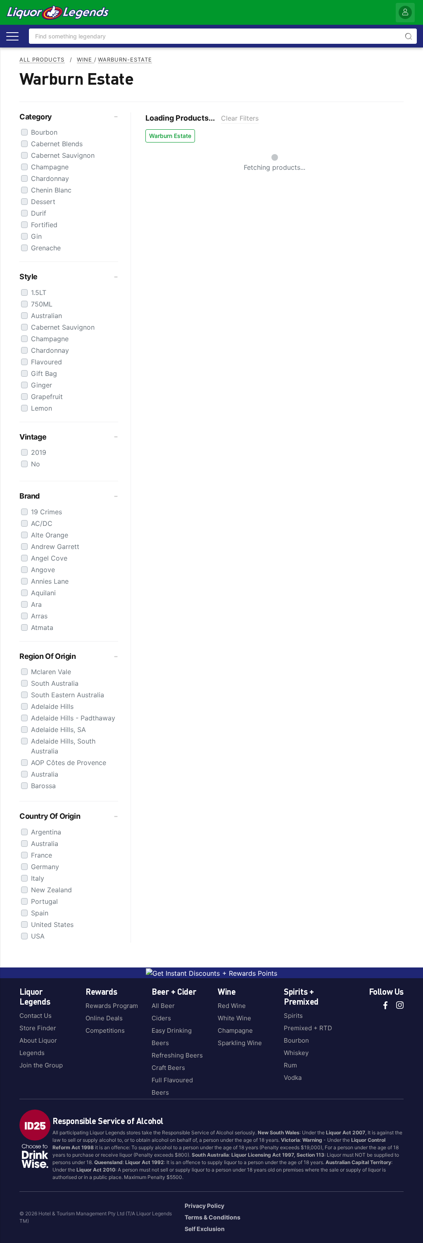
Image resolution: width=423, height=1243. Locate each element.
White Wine (234, 1018)
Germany (45, 867)
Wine (85, 59)
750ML (41, 304)
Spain (39, 913)
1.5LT (38, 292)
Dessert (43, 201)
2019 (38, 452)
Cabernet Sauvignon (63, 155)
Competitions (105, 1030)
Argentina (46, 832)
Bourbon (44, 132)
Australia (44, 774)
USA (38, 936)
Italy (37, 878)
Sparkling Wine (240, 1043)
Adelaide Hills (52, 706)
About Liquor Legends (38, 1046)
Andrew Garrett (55, 546)
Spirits (293, 1016)
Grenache (46, 248)
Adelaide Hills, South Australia (63, 746)
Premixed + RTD (308, 1028)
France (41, 855)
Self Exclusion (205, 1228)
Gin (36, 236)
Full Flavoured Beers (172, 1086)
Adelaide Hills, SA (58, 729)
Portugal (44, 901)
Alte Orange (49, 535)
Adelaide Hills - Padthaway (73, 718)
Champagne (50, 167)
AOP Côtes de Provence (68, 762)
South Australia (54, 683)
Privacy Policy (204, 1205)
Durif (38, 213)
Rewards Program (112, 1006)
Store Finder (37, 1028)
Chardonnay (50, 178)
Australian (46, 315)
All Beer (163, 1006)
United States (52, 924)
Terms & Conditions (212, 1217)
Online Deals (104, 1018)
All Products (42, 59)
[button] (68, 116)
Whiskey (296, 1053)
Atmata (42, 627)
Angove (43, 570)
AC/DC (41, 523)
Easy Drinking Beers (172, 1037)
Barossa (43, 786)
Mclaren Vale (51, 672)
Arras (39, 616)
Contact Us (35, 1016)
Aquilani (43, 593)
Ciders (161, 1018)
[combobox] (223, 36)
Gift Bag (44, 373)
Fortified (44, 225)
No (35, 464)
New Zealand (51, 890)
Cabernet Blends (57, 144)
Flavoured (46, 362)
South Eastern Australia (67, 695)
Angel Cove (49, 558)
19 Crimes (46, 512)
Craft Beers (168, 1068)
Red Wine (232, 1006)
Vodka (293, 1077)
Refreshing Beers (177, 1055)
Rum (290, 1065)
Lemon (41, 408)
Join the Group (41, 1065)
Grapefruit (47, 396)
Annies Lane (50, 581)
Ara (36, 604)
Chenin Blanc (51, 190)
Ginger (41, 385)
